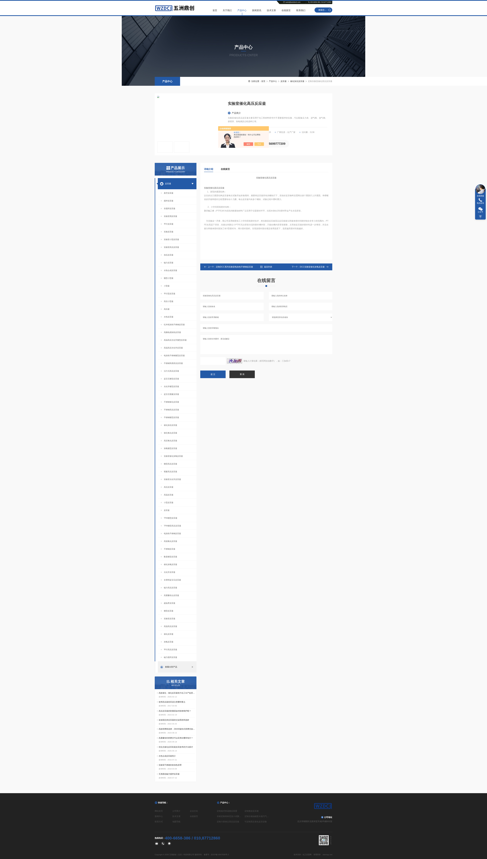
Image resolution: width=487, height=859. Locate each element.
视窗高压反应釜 (170, 471)
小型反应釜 (168, 502)
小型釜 (167, 286)
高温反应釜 (168, 495)
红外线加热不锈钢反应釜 (174, 324)
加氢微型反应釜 (170, 448)
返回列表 (268, 267)
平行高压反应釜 (170, 649)
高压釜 (167, 309)
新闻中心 (159, 816)
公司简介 (176, 811)
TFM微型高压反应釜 (172, 526)
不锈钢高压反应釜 (171, 410)
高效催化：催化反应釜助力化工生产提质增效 (177, 693)
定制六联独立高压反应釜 (228, 822)
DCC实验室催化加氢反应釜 (312, 267)
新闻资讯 (256, 10)
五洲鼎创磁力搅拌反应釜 (169, 774)
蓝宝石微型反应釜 (171, 379)
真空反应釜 (168, 193)
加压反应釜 (168, 255)
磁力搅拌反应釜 (170, 657)
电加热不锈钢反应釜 (172, 533)
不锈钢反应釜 (169, 549)
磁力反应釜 (168, 263)
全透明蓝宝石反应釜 (172, 580)
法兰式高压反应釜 (171, 371)
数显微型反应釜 (170, 557)
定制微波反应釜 (252, 811)
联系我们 (300, 10)
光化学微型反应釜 (171, 386)
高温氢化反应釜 (170, 541)
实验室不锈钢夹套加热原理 (170, 765)
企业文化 (194, 811)
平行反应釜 (168, 224)
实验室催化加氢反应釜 (173, 456)
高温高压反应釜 (170, 626)
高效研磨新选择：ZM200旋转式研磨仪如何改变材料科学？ (177, 729)
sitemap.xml (327, 855)
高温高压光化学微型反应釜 (175, 340)
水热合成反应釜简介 (167, 756)
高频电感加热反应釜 (172, 332)
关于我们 (227, 10)
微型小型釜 (168, 278)
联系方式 (159, 822)
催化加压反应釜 (297, 81)
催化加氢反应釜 (170, 564)
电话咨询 (480, 203)
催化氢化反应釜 (170, 433)
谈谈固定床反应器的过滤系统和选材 (174, 720)
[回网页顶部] (480, 216)
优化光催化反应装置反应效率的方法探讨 (176, 747)
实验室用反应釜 (170, 216)
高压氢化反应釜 (170, 441)
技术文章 (271, 10)
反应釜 (284, 81)
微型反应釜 (168, 611)
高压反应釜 (168, 487)
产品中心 (242, 10)
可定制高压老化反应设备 (256, 822)
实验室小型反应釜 (171, 239)
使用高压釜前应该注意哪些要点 (172, 702)
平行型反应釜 (169, 294)
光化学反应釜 (169, 572)
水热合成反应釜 (170, 270)
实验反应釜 (168, 232)
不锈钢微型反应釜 (171, 417)
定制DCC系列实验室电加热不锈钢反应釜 (234, 267)
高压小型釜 (168, 301)
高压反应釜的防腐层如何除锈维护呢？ (175, 711)
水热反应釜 (168, 317)
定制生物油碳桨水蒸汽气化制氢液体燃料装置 (257, 816)
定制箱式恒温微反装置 (227, 811)
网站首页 (159, 811)
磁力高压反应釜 (170, 588)
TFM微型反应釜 (170, 518)
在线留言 (286, 10)
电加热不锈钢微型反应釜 (174, 355)
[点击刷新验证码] (234, 361)
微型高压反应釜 (170, 464)
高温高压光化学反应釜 (173, 348)
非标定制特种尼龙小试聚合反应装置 (229, 816)
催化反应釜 (168, 634)
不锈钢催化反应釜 (171, 402)
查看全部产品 (171, 667)
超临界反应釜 (169, 603)
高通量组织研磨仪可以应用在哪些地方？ (176, 738)
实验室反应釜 (169, 618)
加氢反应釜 (168, 642)
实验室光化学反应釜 (172, 479)
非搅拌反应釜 (169, 208)
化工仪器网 (307, 855)
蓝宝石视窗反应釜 (171, 394)
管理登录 (317, 855)
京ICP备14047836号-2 (220, 855)
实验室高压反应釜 (171, 247)
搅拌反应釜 (168, 201)
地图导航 (176, 822)
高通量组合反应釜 (171, 595)
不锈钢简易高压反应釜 (173, 363)
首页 (215, 10)
